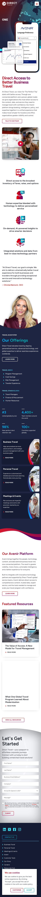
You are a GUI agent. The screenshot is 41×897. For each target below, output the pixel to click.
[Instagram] (19, 829)
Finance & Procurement (14, 398)
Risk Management (12, 380)
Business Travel (10, 442)
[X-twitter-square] (9, 829)
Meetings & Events (12, 496)
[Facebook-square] (14, 829)
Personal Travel (10, 469)
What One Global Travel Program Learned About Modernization (17, 699)
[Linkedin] (4, 829)
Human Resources (12, 401)
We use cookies (12, 873)
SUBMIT (8, 813)
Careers (7, 865)
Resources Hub (9, 868)
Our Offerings (15, 340)
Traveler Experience (12, 383)
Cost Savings (10, 377)
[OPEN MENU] (37, 4)
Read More (11, 652)
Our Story (7, 861)
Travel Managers (11, 394)
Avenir (6, 855)
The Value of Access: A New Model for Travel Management (19, 647)
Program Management (13, 374)
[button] (20, 143)
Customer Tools (9, 858)
